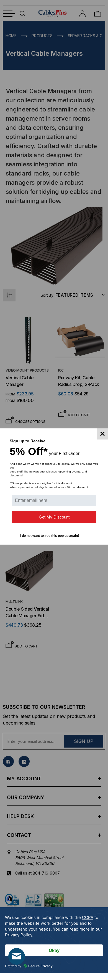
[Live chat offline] (16, 956)
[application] (54, 940)
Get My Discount (54, 517)
